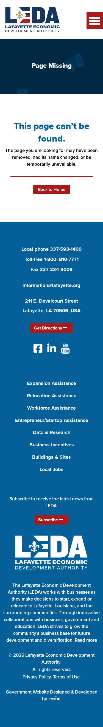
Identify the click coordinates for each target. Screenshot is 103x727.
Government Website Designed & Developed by (52, 695)
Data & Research (51, 432)
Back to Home (51, 189)
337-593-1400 (66, 249)
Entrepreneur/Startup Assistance (51, 420)
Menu (94, 20)
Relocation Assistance (51, 395)
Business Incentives (51, 444)
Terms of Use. (67, 677)
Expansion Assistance (51, 383)
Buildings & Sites (51, 457)
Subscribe (48, 520)
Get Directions (48, 328)
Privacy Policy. (37, 677)
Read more (86, 640)
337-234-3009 (56, 269)
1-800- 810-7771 (61, 259)
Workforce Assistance (51, 408)
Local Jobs (51, 469)
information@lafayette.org (51, 285)
